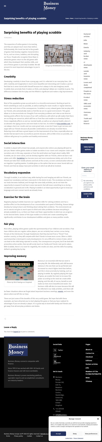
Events (86, 47)
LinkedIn (57, 363)
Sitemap (89, 381)
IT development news (89, 64)
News (71, 18)
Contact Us (90, 353)
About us (89, 350)
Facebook (57, 356)
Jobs (85, 40)
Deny (75, 434)
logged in (16, 332)
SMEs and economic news (87, 106)
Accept (58, 434)
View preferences (91, 434)
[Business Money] (51, 6)
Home (67, 18)
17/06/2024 (8, 38)
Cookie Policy (69, 438)
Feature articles (92, 364)
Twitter (60, 350)
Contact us (39, 436)
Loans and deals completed (88, 84)
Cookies (29, 436)
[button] (98, 419)
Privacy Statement (78, 438)
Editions (89, 361)
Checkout (89, 357)
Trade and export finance (88, 121)
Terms (8, 436)
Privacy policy (18, 436)
